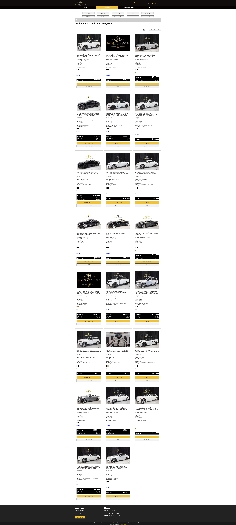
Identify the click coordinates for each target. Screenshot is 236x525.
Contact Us (89, 86)
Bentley (118, 13)
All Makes (88, 13)
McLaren (103, 16)
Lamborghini (147, 13)
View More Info (88, 83)
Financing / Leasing (129, 7)
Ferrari (132, 13)
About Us (150, 7)
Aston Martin (103, 13)
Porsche (133, 16)
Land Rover (88, 16)
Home (85, 7)
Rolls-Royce (147, 16)
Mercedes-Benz (118, 16)
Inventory (107, 7)
